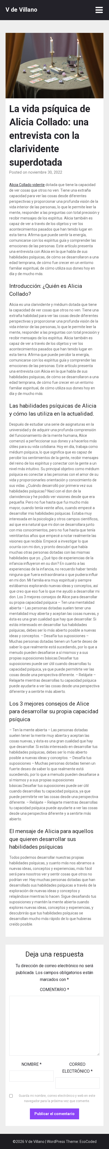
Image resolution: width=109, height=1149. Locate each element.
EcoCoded (88, 1141)
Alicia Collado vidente (27, 185)
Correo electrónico (77, 1068)
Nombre (31, 1064)
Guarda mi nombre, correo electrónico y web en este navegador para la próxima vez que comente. (57, 1098)
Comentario (54, 989)
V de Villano (22, 9)
